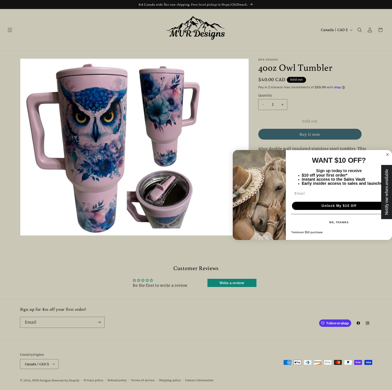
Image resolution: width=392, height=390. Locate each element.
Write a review (231, 283)
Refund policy (117, 380)
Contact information (199, 380)
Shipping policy (170, 380)
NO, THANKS (339, 222)
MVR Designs (41, 380)
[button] (10, 30)
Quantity (265, 95)
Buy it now (310, 134)
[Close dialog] (387, 154)
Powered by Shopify (66, 380)
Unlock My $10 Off (339, 205)
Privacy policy (93, 380)
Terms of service (143, 380)
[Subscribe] (99, 322)
